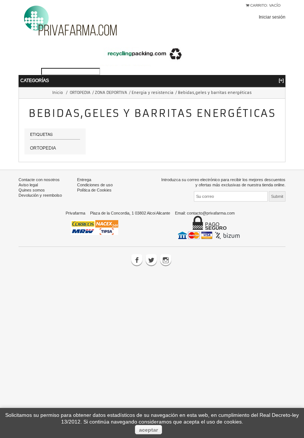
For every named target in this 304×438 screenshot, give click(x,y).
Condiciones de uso (95, 184)
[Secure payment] (209, 235)
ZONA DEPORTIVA (111, 92)
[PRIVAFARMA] (70, 20)
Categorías (152, 80)
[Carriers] (94, 226)
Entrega (84, 179)
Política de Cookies (94, 190)
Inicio (57, 92)
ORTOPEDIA (80, 92)
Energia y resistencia (153, 92)
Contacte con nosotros (39, 179)
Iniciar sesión (272, 17)
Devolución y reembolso (40, 195)
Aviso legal (28, 184)
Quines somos (32, 190)
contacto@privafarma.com (211, 213)
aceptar (148, 430)
